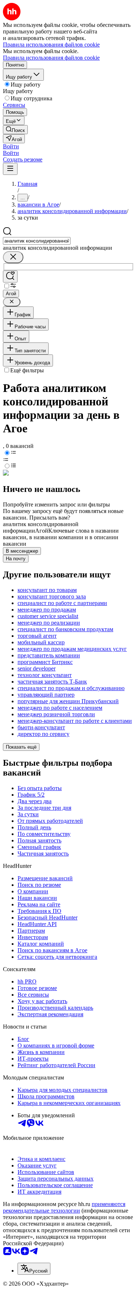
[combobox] (37, 241)
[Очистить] (13, 257)
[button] (11, 146)
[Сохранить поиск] (10, 277)
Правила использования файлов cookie (51, 58)
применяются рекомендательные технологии (64, 1207)
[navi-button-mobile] (10, 169)
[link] (15, 129)
